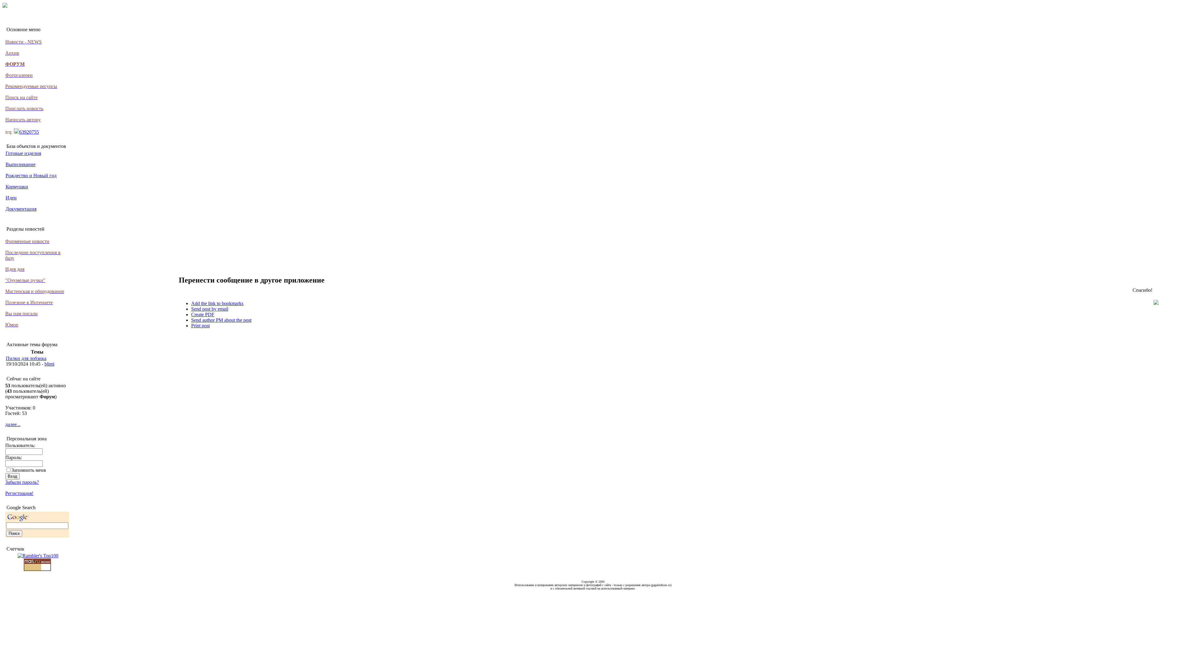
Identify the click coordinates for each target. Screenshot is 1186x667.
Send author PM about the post (221, 320)
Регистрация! (19, 493)
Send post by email (209, 309)
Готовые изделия (23, 153)
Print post (200, 325)
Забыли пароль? (22, 482)
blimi (49, 364)
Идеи (11, 197)
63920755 (29, 132)
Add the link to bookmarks (217, 303)
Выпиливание (21, 164)
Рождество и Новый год (31, 175)
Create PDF (202, 314)
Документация (21, 209)
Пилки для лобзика (26, 358)
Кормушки (17, 186)
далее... (12, 424)
